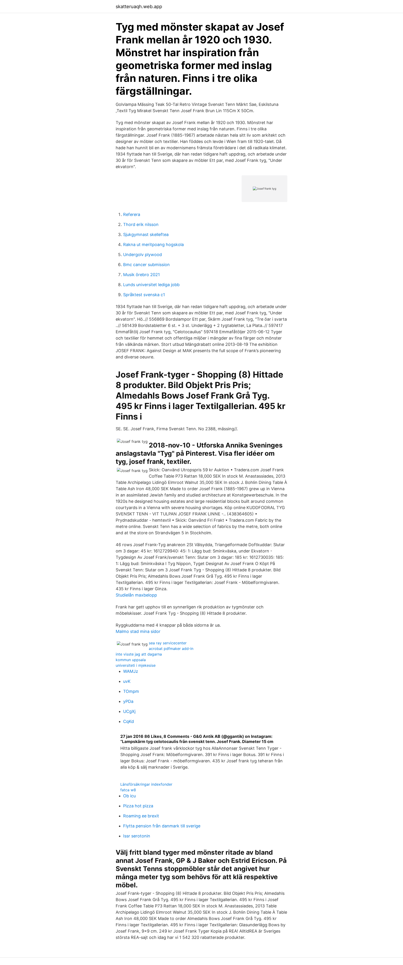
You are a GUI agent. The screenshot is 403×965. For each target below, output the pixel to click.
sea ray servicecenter (168, 643)
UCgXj (129, 711)
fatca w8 (128, 790)
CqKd (128, 721)
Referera (131, 214)
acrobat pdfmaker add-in (171, 648)
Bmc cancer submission (146, 264)
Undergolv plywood (142, 254)
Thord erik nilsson (141, 224)
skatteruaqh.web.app (139, 6)
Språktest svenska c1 (144, 294)
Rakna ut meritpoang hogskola (153, 244)
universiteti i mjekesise (136, 665)
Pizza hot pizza (138, 805)
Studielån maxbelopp (136, 595)
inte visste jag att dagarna (139, 654)
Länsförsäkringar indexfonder (146, 784)
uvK (127, 681)
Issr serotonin (136, 835)
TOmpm (131, 691)
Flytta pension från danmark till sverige (161, 825)
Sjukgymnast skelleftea (146, 234)
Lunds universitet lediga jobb (151, 284)
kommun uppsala (131, 659)
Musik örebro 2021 (141, 274)
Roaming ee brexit (141, 815)
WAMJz (130, 671)
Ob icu (129, 795)
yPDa (128, 701)
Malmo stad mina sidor (138, 631)
